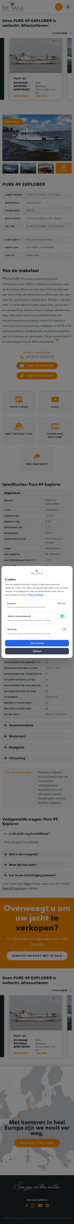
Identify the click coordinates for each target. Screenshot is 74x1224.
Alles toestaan (37, 643)
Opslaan (37, 651)
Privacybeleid (35, 594)
